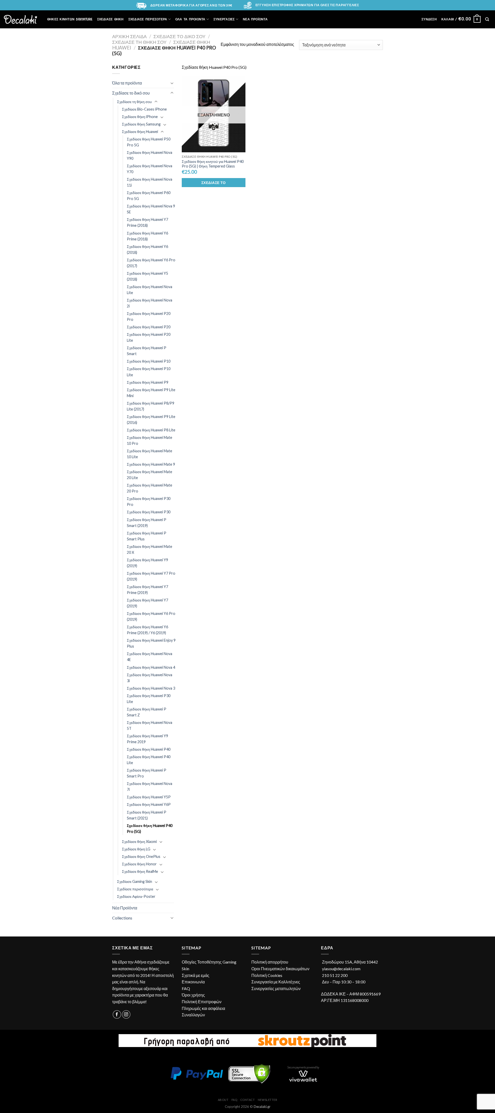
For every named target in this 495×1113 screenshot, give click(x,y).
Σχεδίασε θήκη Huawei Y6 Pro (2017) (151, 263)
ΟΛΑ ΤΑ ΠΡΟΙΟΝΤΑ (190, 19)
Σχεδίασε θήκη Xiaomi (139, 841)
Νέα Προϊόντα (124, 907)
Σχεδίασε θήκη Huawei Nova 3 (151, 688)
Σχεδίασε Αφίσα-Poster (136, 896)
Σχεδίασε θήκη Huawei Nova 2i (149, 303)
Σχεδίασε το (213, 182)
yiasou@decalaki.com (341, 968)
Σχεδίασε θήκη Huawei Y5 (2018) (147, 276)
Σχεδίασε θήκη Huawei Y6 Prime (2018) (147, 236)
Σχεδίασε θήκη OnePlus (141, 856)
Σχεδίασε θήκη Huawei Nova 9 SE (151, 209)
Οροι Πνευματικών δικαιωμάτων (280, 968)
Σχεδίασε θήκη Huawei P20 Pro (148, 316)
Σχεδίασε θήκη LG (136, 849)
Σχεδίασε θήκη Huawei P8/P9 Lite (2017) (150, 406)
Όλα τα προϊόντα (127, 82)
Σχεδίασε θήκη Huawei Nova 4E (149, 656)
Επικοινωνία (193, 981)
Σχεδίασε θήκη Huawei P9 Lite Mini (151, 393)
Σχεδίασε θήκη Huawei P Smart (146, 351)
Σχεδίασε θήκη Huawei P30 (148, 512)
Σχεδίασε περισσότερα (135, 889)
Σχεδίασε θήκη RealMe (140, 871)
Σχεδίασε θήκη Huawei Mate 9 (151, 464)
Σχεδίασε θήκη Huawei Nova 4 (151, 667)
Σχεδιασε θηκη (110, 19)
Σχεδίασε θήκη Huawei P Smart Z (146, 712)
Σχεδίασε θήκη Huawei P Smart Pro (146, 773)
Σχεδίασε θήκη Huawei (140, 131)
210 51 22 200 (335, 975)
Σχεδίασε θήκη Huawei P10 (148, 361)
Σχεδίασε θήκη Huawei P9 (147, 382)
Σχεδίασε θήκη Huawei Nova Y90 (149, 155)
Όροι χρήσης (193, 994)
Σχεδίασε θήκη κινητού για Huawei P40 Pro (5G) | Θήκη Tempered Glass (213, 164)
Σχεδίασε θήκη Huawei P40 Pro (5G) (149, 828)
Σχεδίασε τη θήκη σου (139, 42)
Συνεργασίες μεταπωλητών (276, 988)
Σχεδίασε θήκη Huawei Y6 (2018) (147, 249)
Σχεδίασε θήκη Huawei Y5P (149, 797)
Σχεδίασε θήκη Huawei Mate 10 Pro (149, 440)
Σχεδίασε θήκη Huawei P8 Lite (151, 430)
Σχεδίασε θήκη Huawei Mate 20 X (149, 549)
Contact (247, 1099)
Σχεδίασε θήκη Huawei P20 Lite (148, 337)
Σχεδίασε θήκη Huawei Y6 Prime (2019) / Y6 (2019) (147, 630)
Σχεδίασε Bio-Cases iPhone (144, 109)
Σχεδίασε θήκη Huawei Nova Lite (149, 289)
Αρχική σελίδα (129, 36)
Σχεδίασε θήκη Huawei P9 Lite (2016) (151, 419)
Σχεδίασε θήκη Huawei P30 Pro (148, 501)
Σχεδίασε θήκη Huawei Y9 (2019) (147, 563)
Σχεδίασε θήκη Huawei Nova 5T (149, 725)
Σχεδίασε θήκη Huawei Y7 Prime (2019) (147, 589)
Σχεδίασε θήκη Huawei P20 (148, 327)
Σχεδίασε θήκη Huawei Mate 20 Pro (149, 488)
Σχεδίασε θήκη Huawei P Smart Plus (146, 536)
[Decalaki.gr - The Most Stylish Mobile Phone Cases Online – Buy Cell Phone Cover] (20, 19)
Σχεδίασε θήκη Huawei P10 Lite (148, 371)
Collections (122, 917)
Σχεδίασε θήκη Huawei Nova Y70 (149, 169)
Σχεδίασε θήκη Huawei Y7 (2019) (147, 603)
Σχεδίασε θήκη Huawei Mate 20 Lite (149, 475)
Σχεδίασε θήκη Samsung (141, 124)
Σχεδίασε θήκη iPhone (140, 116)
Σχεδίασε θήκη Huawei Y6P (149, 804)
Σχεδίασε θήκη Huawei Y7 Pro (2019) (151, 576)
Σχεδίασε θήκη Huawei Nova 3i (149, 678)
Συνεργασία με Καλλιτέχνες (275, 981)
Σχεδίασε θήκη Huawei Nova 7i (149, 786)
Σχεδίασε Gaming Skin (134, 881)
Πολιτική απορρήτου (269, 961)
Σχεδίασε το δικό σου (179, 36)
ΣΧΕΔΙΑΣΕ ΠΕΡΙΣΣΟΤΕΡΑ (147, 19)
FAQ (186, 988)
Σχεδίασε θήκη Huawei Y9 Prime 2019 (147, 739)
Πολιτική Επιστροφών (201, 1001)
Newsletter (267, 1099)
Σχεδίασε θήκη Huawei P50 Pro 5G (148, 142)
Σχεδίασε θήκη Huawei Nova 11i (149, 182)
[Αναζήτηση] (487, 19)
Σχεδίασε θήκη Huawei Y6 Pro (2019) (151, 616)
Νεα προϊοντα (255, 19)
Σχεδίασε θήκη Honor (139, 864)
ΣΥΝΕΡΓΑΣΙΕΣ (224, 19)
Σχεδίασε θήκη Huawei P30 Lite (148, 698)
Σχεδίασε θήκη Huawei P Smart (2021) (146, 815)
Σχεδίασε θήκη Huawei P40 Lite (148, 760)
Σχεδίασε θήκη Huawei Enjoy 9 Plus (151, 643)
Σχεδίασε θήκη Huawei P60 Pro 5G (148, 195)
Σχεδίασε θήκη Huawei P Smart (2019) (146, 522)
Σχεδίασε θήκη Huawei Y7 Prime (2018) (147, 222)
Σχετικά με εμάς (195, 975)
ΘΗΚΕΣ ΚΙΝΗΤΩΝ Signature (70, 19)
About (223, 1099)
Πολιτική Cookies (266, 975)
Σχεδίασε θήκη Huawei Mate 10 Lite (149, 454)
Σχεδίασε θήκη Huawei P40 (148, 749)
